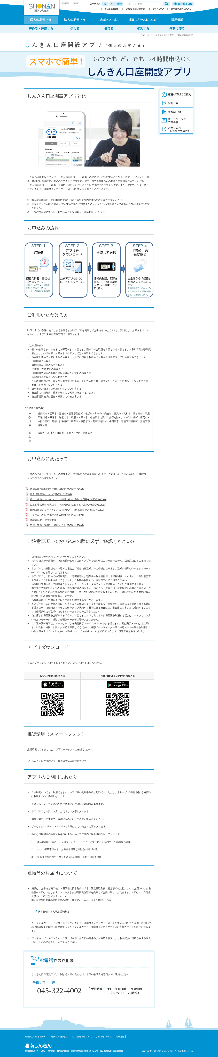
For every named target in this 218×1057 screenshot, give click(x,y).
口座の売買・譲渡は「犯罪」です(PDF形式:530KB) (57, 525)
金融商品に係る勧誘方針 (36, 1036)
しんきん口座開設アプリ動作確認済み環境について (59, 760)
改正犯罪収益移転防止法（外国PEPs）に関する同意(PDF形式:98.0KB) (67, 504)
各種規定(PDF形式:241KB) (44, 520)
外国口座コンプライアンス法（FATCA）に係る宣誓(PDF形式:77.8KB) (67, 509)
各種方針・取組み (104, 1036)
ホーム (146, 35)
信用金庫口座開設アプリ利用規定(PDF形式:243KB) (57, 489)
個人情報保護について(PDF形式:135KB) (51, 494)
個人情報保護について (82, 1036)
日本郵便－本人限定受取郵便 (52, 911)
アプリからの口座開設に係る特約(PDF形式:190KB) (57, 514)
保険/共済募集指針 (59, 1036)
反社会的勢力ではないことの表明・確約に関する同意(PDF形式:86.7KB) (68, 499)
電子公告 (120, 1036)
